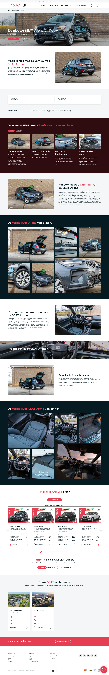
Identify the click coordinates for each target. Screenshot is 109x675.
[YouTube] (95, 655)
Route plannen (16, 616)
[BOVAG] (90, 670)
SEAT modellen (15, 10)
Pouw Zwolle (39, 610)
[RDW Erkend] (86, 670)
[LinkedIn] (88, 655)
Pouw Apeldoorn (16, 610)
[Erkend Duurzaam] (95, 670)
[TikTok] (92, 655)
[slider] (41, 552)
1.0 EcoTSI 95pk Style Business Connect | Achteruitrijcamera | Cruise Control (42, 530)
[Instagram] (84, 655)
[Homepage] (9, 11)
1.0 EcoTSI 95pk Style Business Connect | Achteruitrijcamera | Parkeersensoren (66, 530)
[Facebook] (80, 655)
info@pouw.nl (16, 623)
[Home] (15, 5)
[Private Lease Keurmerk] (99, 670)
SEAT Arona (15, 526)
